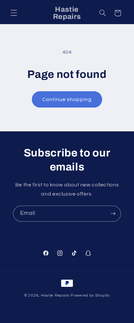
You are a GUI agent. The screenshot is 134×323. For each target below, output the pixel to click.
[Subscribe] (113, 214)
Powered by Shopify (90, 295)
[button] (13, 13)
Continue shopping (67, 99)
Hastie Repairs (55, 295)
